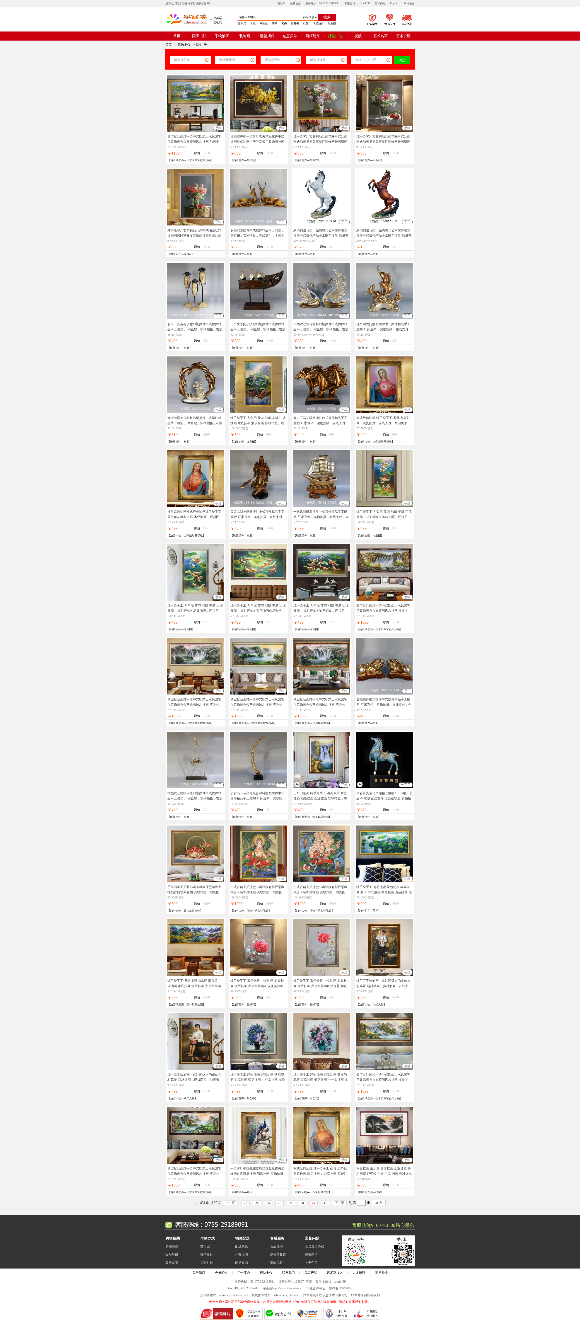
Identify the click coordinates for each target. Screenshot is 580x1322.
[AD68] (378, 1265)
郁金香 (314, 160)
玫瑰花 (188, 254)
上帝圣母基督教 (382, 441)
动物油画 (238, 441)
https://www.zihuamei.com (286, 1288)
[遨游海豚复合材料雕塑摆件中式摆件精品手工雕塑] (195, 412)
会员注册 (171, 1254)
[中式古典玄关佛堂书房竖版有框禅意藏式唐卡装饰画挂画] (258, 881)
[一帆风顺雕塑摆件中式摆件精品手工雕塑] (321, 506)
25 (268, 1203)
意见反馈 (381, 1272)
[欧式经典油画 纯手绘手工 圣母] (384, 412)
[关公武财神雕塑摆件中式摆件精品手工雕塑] (258, 506)
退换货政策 (278, 1254)
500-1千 (201, 44)
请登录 (281, 3)
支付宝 (205, 1246)
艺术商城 (380, 3)
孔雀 (249, 1192)
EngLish (394, 3)
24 (257, 1203)
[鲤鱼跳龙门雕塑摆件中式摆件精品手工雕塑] (384, 318)
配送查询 (241, 1262)
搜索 (327, 17)
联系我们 (288, 1272)
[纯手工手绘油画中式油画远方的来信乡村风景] (384, 975)
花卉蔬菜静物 (192, 910)
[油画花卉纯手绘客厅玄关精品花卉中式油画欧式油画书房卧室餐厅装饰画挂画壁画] (258, 130)
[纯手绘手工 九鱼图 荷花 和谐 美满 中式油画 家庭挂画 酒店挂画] (258, 412)
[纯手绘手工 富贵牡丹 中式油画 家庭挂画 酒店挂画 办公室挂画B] (321, 975)
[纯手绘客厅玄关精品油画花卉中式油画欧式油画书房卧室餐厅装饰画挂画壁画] (321, 130)
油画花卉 (238, 160)
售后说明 (276, 1246)
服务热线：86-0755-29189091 (322, 3)
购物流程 (171, 1246)
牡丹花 (251, 1004)
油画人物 (364, 441)
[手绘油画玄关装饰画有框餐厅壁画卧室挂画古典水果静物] (195, 881)
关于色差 (311, 1262)
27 (290, 1203)
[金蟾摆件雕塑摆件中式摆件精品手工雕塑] (384, 693)
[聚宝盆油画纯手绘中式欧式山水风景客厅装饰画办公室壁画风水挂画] (195, 130)
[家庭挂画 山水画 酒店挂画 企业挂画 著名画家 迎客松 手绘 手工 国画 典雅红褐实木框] (384, 1162)
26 (279, 1203)
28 (302, 1203)
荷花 (375, 910)
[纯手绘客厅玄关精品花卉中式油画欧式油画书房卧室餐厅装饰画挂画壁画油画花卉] (195, 224)
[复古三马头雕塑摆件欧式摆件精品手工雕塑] (321, 412)
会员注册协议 (314, 1246)
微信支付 (206, 1254)
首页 (169, 44)
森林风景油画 (194, 1004)
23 (245, 1203)
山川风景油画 (320, 723)
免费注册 (295, 3)
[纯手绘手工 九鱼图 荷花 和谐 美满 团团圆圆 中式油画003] (195, 599)
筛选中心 (184, 44)
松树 (378, 1192)
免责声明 (310, 1272)
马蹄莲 (251, 160)
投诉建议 (311, 1254)
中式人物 (378, 1004)
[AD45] (381, 26)
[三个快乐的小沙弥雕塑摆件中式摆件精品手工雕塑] (258, 318)
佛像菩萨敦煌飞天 (257, 910)
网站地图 (409, 3)
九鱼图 (251, 441)
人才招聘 (359, 1272)
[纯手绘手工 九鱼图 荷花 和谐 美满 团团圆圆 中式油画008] (321, 599)
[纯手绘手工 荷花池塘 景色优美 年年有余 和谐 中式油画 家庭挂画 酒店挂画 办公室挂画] (384, 881)
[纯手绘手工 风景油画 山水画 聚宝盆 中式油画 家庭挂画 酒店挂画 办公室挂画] (195, 975)
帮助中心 (266, 1272)
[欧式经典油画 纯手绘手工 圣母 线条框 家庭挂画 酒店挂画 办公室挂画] (321, 1162)
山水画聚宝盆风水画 (198, 160)
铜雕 (375, 816)
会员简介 (221, 1272)
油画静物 (175, 910)
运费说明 (241, 1254)
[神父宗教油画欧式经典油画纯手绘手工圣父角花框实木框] (195, 506)
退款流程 (276, 1262)
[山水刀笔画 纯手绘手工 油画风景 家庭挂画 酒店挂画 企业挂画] (321, 787)
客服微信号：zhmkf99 (357, 3)
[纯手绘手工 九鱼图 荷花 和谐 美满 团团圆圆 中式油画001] (384, 506)
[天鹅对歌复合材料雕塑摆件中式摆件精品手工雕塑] (321, 318)
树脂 (249, 254)
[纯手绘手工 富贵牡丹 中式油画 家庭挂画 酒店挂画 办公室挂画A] (258, 975)
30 (324, 1203)
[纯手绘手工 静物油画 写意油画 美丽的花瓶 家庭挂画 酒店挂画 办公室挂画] (321, 1068)
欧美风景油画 (320, 816)
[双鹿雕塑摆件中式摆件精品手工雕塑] (258, 224)
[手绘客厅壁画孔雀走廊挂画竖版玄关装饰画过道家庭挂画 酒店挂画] (258, 1162)
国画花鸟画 (366, 1192)
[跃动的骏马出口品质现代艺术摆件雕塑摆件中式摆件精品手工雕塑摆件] (321, 224)
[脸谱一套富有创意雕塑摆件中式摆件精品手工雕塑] (195, 318)
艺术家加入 (335, 1272)
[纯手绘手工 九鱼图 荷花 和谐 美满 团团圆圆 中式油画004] (258, 599)
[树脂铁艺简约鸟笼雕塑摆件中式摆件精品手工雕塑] (195, 787)
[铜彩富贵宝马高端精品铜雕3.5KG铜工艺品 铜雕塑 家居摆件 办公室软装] (384, 787)
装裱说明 (171, 1262)
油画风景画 (177, 160)
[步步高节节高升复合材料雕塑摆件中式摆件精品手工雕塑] (258, 787)
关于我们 (198, 1272)
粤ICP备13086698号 (340, 1288)
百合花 (377, 160)
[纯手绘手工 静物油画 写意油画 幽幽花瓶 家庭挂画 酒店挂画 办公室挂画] (258, 1068)
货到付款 (206, 1262)
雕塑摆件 (238, 254)
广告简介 (243, 1272)
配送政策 (241, 1246)
